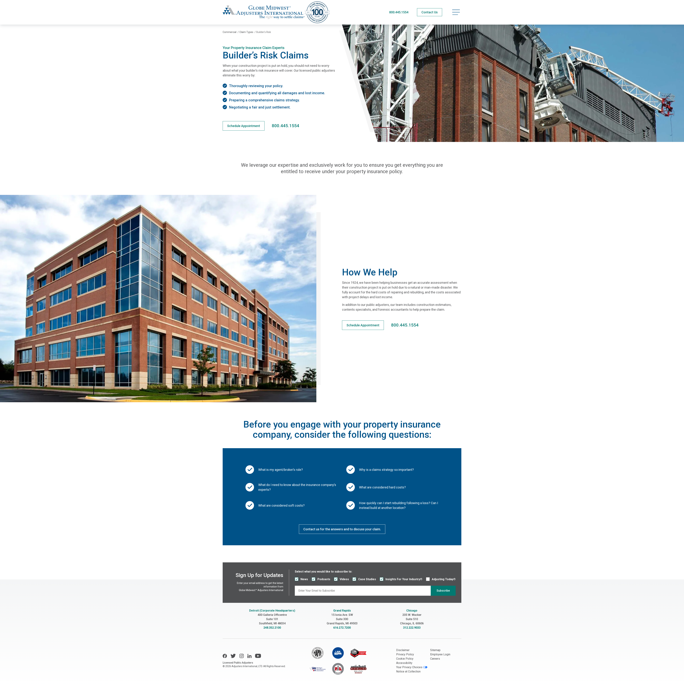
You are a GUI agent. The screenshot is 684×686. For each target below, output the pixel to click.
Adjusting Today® (444, 579)
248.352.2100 (272, 627)
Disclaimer (403, 650)
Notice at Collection (408, 671)
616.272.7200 (342, 627)
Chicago (411, 610)
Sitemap (435, 650)
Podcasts (323, 579)
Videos (344, 579)
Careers (435, 658)
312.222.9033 (412, 627)
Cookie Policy (404, 658)
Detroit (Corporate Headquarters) (272, 610)
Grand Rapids (342, 610)
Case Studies (367, 579)
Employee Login (440, 654)
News (304, 579)
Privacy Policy (405, 654)
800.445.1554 (398, 12)
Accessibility (404, 663)
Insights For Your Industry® (403, 579)
